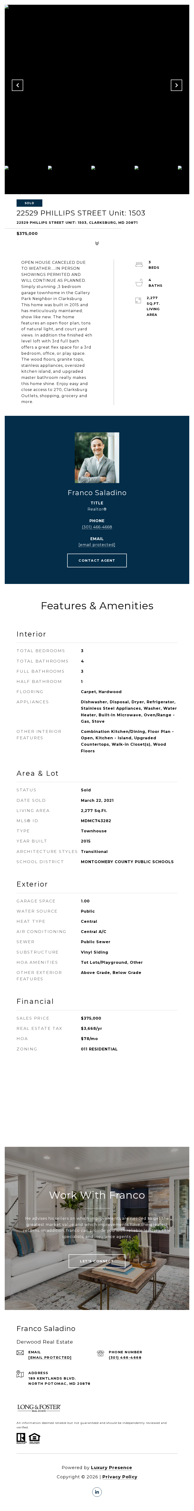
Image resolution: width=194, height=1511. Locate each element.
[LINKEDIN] (97, 1492)
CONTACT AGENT (97, 560)
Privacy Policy (119, 1477)
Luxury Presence (111, 1467)
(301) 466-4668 (97, 527)
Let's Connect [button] (97, 1261)
